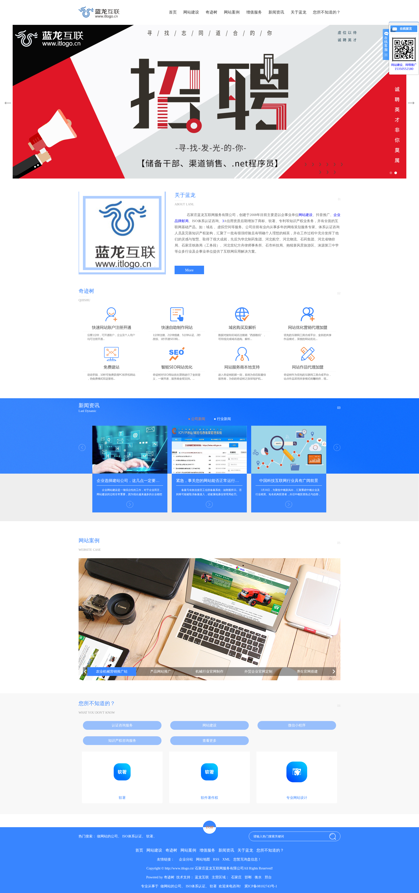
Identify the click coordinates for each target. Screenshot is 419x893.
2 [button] (395, 173)
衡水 (258, 877)
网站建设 (191, 12)
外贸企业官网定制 (258, 671)
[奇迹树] (209, 380)
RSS (216, 859)
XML (226, 859)
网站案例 (232, 12)
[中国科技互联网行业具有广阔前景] (288, 472)
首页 (173, 12)
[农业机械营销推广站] (209, 619)
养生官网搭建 (307, 671)
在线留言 (406, 28)
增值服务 (254, 12)
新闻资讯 (276, 12)
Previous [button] (8, 103)
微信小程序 (297, 725)
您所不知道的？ (326, 12)
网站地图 (203, 859)
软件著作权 (209, 797)
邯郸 (248, 877)
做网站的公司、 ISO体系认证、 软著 (125, 836)
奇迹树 (211, 12)
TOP (210, 827)
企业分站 (186, 859)
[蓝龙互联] (210, 102)
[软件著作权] (209, 791)
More (189, 270)
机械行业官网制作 (209, 671)
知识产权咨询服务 (122, 740)
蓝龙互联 (202, 877)
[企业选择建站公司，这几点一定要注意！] (129, 472)
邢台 (268, 877)
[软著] (122, 791)
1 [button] (391, 173)
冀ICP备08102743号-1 (260, 886)
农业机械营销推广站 (111, 671)
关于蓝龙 (298, 12)
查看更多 (209, 740)
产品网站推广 (160, 671)
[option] (210, 102)
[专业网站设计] (296, 791)
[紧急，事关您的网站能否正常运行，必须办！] (209, 472)
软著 (122, 797)
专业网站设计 (296, 797)
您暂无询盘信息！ (247, 859)
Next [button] (411, 103)
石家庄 (236, 877)
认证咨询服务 (122, 725)
